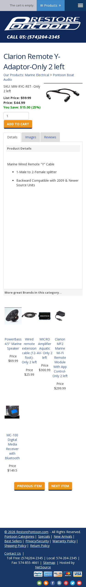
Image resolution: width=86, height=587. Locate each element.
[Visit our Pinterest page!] (66, 582)
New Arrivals (63, 536)
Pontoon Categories (19, 536)
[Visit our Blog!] (46, 582)
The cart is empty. (22, 5)
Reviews (50, 137)
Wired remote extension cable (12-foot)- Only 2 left (29, 350)
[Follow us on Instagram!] (59, 582)
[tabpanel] (43, 172)
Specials (44, 536)
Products (50, 5)
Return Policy (40, 545)
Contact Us (12, 553)
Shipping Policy (15, 545)
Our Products (13, 75)
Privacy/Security (37, 541)
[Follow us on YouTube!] (79, 582)
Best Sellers (13, 541)
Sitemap (49, 562)
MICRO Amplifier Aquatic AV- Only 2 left (44, 348)
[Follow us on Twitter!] (72, 582)
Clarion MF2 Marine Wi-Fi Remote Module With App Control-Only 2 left (60, 357)
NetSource (43, 567)
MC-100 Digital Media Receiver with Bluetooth (12, 446)
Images (30, 137)
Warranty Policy (64, 541)
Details (12, 137)
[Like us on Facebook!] (52, 582)
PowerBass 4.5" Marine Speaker (13, 344)
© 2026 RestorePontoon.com (26, 532)
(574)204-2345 (44, 37)
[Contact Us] (39, 582)
